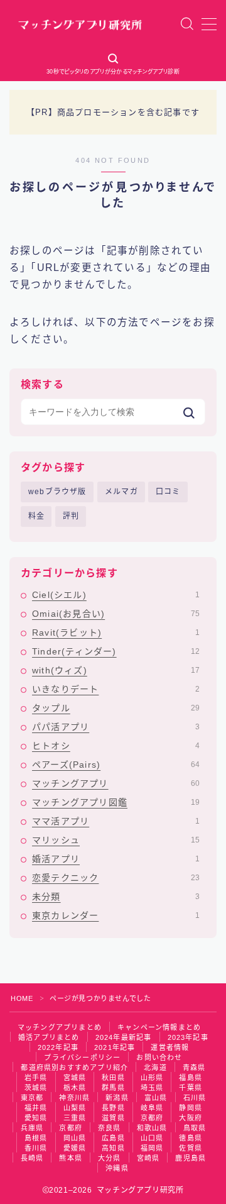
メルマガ (121, 491)
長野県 (113, 1108)
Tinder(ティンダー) (116, 651)
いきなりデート (116, 689)
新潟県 (117, 1098)
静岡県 (190, 1108)
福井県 (36, 1108)
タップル (116, 708)
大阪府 (190, 1118)
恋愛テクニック (116, 878)
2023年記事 (188, 1037)
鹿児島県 (190, 1158)
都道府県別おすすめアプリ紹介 (74, 1067)
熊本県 (70, 1158)
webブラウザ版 (57, 491)
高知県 (113, 1148)
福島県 (190, 1077)
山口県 (152, 1138)
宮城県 (75, 1077)
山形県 (152, 1077)
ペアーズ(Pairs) (116, 764)
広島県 (113, 1138)
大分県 (109, 1158)
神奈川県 (74, 1098)
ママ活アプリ (116, 821)
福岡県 (152, 1148)
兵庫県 (32, 1128)
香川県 (36, 1148)
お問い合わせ (159, 1057)
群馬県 (113, 1087)
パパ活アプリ (116, 727)
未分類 (116, 897)
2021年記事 (114, 1047)
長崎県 (32, 1158)
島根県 (36, 1138)
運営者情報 (170, 1047)
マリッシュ (116, 840)
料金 (36, 516)
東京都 (32, 1098)
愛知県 (36, 1118)
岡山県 (75, 1138)
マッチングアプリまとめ (60, 1027)
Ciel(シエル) (116, 595)
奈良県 (109, 1128)
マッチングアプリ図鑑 (116, 802)
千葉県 (190, 1087)
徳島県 (190, 1138)
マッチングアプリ (116, 783)
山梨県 (75, 1108)
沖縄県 (117, 1168)
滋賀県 (113, 1118)
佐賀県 (190, 1148)
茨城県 (36, 1087)
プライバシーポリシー (82, 1057)
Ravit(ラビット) (116, 632)
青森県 (194, 1067)
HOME (22, 998)
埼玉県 (152, 1087)
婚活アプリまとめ (49, 1037)
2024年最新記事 (123, 1037)
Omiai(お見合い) (116, 614)
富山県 (156, 1098)
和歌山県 (152, 1128)
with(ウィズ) (116, 670)
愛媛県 (75, 1148)
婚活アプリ (116, 859)
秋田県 (113, 1077)
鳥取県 (195, 1128)
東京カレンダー (116, 915)
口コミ (168, 491)
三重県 (75, 1118)
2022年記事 (58, 1047)
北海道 (155, 1067)
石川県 (195, 1098)
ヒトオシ (116, 746)
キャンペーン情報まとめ (159, 1027)
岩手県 (36, 1077)
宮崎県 (148, 1158)
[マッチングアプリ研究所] (80, 23)
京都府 (152, 1118)
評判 (71, 516)
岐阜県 (152, 1108)
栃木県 (75, 1087)
